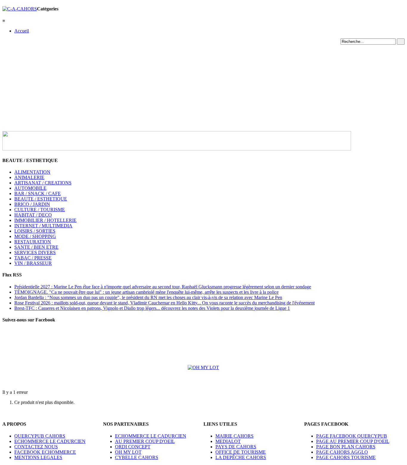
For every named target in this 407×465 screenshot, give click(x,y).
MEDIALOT (228, 441)
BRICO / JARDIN (32, 204)
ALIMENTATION (32, 172)
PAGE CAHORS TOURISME (346, 457)
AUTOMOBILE (30, 188)
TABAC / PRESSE (33, 257)
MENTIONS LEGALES (38, 457)
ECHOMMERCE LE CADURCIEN (50, 441)
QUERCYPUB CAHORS (39, 435)
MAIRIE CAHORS (234, 435)
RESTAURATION (32, 241)
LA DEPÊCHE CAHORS (240, 457)
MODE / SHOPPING (35, 236)
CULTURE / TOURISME (39, 209)
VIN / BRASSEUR (33, 263)
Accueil (21, 30)
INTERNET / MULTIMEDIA (43, 225)
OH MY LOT (128, 452)
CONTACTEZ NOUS (36, 446)
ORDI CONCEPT (132, 446)
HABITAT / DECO (33, 214)
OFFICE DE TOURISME (240, 452)
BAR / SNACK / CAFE (37, 193)
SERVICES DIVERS (35, 252)
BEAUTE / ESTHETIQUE (40, 198)
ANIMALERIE (29, 177)
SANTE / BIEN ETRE (36, 247)
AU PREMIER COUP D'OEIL (145, 441)
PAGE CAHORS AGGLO (342, 452)
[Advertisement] (203, 86)
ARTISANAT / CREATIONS (43, 182)
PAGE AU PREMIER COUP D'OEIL (352, 441)
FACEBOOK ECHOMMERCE (45, 452)
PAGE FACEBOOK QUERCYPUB (351, 435)
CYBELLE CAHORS (136, 457)
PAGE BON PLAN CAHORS (345, 446)
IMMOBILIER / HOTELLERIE (45, 220)
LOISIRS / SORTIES (34, 231)
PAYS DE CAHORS (235, 446)
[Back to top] (4, 412)
